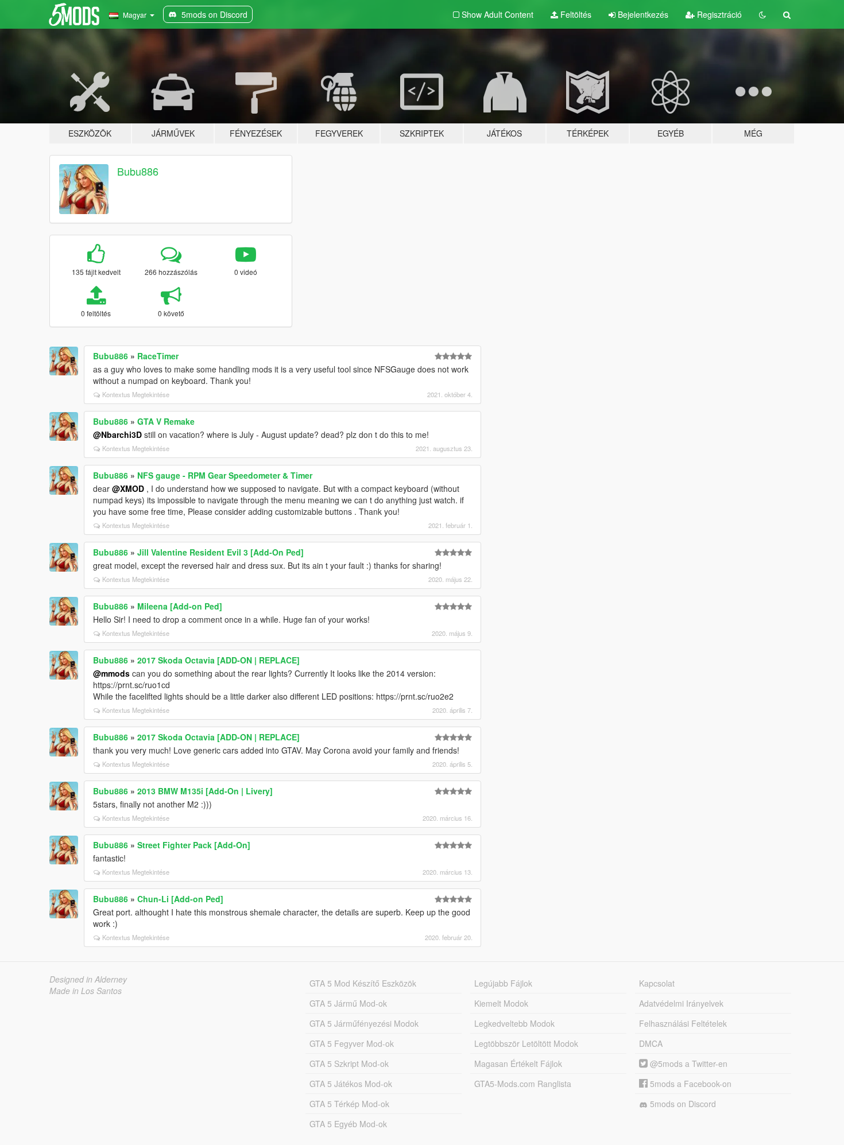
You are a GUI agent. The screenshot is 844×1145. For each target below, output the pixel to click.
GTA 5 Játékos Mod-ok (350, 1083)
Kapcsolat (657, 983)
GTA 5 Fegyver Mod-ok (351, 1043)
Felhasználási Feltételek (683, 1023)
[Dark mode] (762, 14)
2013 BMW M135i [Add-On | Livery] (205, 791)
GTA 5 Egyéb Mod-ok (348, 1124)
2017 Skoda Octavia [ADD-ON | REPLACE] (218, 660)
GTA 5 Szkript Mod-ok (349, 1063)
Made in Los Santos (85, 990)
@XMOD (128, 488)
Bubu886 (137, 171)
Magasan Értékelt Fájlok (518, 1063)
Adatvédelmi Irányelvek (681, 1003)
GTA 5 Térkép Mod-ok (349, 1103)
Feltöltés (574, 14)
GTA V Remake (166, 421)
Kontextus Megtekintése (135, 394)
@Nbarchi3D (117, 434)
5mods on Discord (682, 1103)
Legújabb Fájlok (503, 983)
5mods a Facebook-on (689, 1083)
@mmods (111, 673)
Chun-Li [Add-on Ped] (180, 899)
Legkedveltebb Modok (514, 1023)
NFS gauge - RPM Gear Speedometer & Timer (224, 475)
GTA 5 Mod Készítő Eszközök (362, 983)
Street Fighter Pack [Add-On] (193, 845)
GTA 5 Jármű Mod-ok (348, 1003)
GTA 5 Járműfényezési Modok (364, 1023)
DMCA (651, 1043)
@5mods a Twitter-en (687, 1063)
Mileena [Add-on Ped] (179, 606)
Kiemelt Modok (501, 1003)
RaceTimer (158, 356)
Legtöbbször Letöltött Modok (526, 1043)
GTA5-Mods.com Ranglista (522, 1083)
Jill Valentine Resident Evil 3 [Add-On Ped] (220, 552)
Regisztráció (718, 14)
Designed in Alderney (88, 979)
